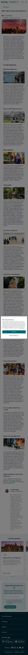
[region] (14, 327)
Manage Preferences (14, 335)
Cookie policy (22, 327)
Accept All (14, 331)
